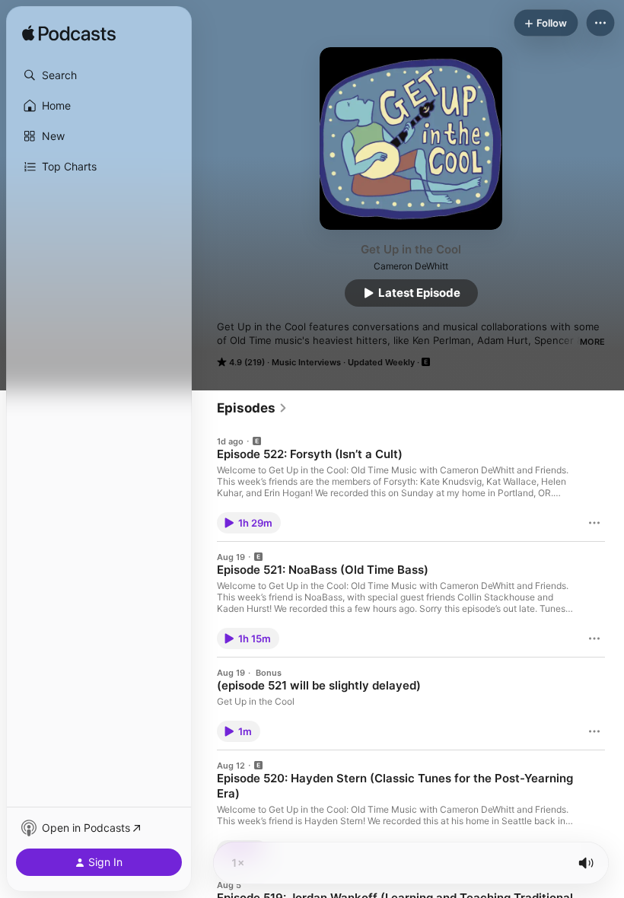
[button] (99, 75)
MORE (592, 341)
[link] (252, 408)
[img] (69, 34)
